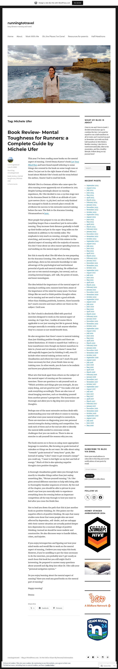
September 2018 (92, 358)
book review (12, 176)
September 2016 (92, 416)
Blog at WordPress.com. (30, 658)
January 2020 (91, 319)
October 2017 (91, 384)
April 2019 (90, 341)
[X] (87, 497)
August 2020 (91, 302)
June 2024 (90, 193)
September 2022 (93, 241)
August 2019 (91, 331)
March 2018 (91, 372)
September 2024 (93, 186)
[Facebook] (100, 497)
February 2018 (92, 375)
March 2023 (91, 227)
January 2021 (91, 290)
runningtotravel (21, 23)
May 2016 (90, 425)
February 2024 (92, 202)
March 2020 (91, 314)
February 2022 (92, 258)
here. (46, 213)
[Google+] (98, 657)
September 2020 (93, 299)
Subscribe (89, 476)
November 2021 (92, 266)
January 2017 (91, 406)
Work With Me (32, 36)
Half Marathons (98, 36)
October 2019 (91, 326)
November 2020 (92, 295)
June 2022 (90, 249)
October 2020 (91, 297)
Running (11, 170)
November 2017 (92, 382)
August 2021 (91, 273)
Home (10, 36)
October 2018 (91, 355)
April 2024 (90, 198)
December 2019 (92, 321)
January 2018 (91, 377)
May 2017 (90, 396)
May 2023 (90, 222)
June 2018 (90, 365)
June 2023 (90, 219)
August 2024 (91, 188)
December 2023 (92, 207)
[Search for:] (95, 168)
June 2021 (90, 278)
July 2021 (90, 275)
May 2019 (90, 338)
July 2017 (90, 392)
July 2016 (90, 421)
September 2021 (92, 270)
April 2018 (90, 370)
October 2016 (91, 413)
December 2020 (92, 292)
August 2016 (91, 418)
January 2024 (91, 205)
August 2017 (91, 389)
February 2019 (92, 346)
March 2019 (91, 343)
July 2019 (90, 333)
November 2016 (92, 411)
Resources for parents (78, 36)
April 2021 (90, 282)
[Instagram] (94, 497)
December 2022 (92, 234)
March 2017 (91, 401)
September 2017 (92, 387)
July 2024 (90, 190)
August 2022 (91, 244)
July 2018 (90, 362)
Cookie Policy (49, 665)
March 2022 (91, 256)
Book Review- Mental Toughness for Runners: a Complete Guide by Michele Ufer (38, 140)
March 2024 (91, 200)
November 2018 (92, 353)
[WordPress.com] (108, 657)
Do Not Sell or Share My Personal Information (56, 658)
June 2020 (90, 307)
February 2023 (92, 229)
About (19, 36)
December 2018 (92, 350)
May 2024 (90, 195)
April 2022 (90, 253)
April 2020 (90, 312)
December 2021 (92, 263)
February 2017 (92, 404)
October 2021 (91, 268)
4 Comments (12, 184)
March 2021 (91, 285)
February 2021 (92, 287)
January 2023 (91, 232)
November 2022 (92, 236)
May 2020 (90, 309)
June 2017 (90, 394)
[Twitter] (88, 657)
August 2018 (91, 360)
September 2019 (92, 329)
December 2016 (92, 409)
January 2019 (91, 348)
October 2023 (91, 212)
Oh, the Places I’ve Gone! (53, 36)
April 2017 (90, 399)
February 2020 (92, 316)
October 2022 (91, 239)
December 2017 (92, 379)
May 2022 (90, 251)
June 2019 (90, 336)
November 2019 (92, 324)
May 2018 (90, 367)
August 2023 (91, 217)
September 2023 (92, 215)
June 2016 (90, 423)
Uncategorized (13, 173)
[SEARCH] (108, 168)
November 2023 (92, 210)
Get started (77, 3)
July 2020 (90, 304)
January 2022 (91, 261)
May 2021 (90, 280)
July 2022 (90, 246)
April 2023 (90, 224)
